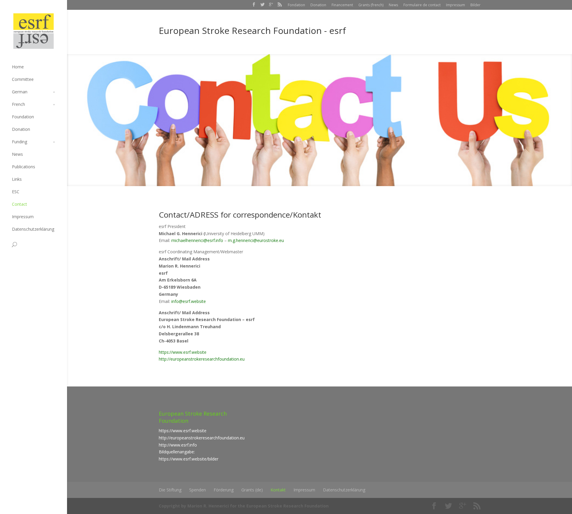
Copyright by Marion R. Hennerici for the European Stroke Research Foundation (244, 506)
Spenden (197, 490)
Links (17, 179)
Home (18, 67)
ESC (15, 191)
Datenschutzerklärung (33, 229)
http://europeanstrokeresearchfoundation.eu (202, 359)
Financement (342, 4)
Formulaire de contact (422, 4)
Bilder (475, 4)
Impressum (455, 4)
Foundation (23, 117)
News (393, 4)
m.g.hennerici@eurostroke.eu (256, 240)
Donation (318, 4)
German (19, 92)
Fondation (296, 4)
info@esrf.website (188, 301)
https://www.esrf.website (182, 352)
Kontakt (278, 490)
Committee (23, 79)
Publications (23, 166)
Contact (19, 204)
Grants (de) (252, 490)
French (18, 104)
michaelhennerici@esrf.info (197, 240)
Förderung (224, 490)
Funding (19, 141)
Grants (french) (370, 4)
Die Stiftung (170, 490)
